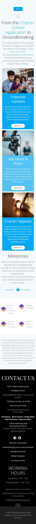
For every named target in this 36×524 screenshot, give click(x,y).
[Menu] (18, 16)
